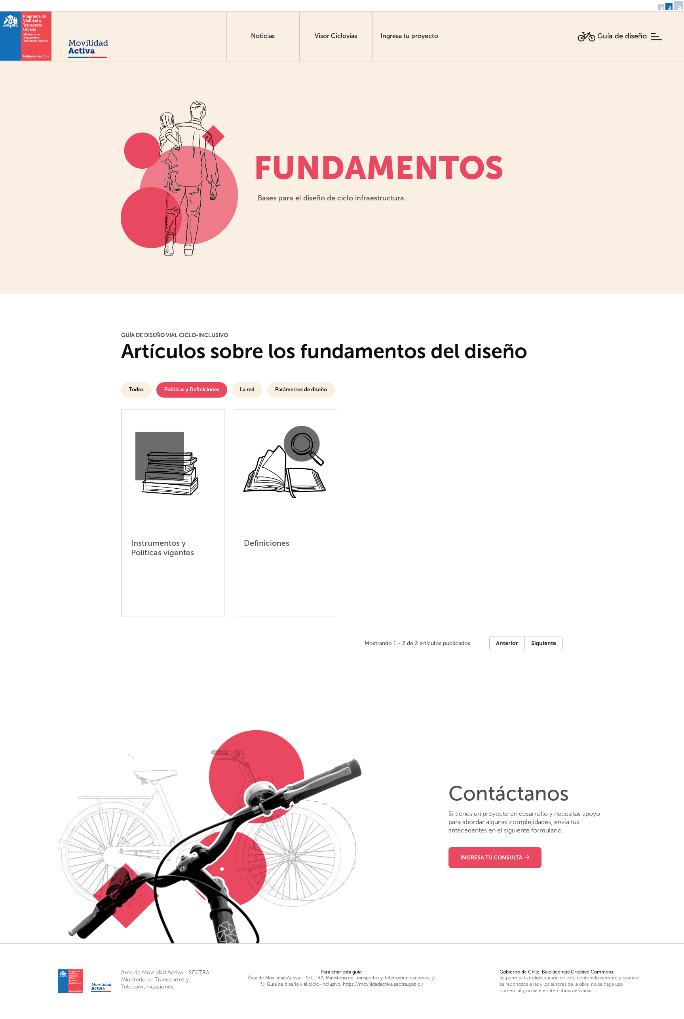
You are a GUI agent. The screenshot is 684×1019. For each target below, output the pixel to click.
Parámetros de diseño (301, 389)
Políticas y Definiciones (191, 389)
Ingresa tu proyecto (409, 36)
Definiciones (266, 543)
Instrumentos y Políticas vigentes (162, 547)
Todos (136, 389)
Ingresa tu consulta (491, 857)
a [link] (662, 8)
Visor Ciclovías (336, 36)
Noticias (263, 36)
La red (247, 389)
